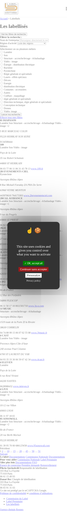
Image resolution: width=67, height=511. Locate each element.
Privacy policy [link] (33, 280)
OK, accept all (34, 263)
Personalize (33, 275)
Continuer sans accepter (33, 269)
